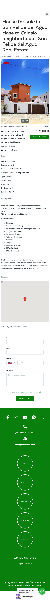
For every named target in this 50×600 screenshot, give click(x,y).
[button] (47, 14)
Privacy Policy (37, 392)
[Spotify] (34, 417)
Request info (39, 137)
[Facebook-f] (7, 417)
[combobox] (12, 362)
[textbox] (12, 362)
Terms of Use (25, 392)
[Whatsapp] (42, 417)
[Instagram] (16, 417)
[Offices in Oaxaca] (25, 463)
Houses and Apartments (10, 56)
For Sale (26, 56)
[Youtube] (25, 417)
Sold (6, 63)
